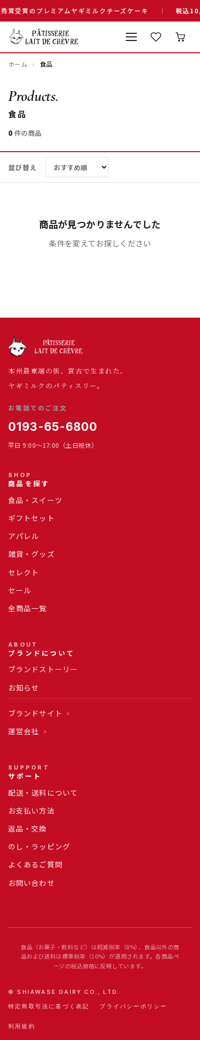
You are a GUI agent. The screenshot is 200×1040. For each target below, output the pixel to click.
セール (19, 590)
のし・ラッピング (39, 846)
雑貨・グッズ (31, 554)
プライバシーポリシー (133, 1006)
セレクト (23, 572)
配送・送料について (43, 792)
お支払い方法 (31, 810)
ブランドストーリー (43, 669)
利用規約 (21, 1026)
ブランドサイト (35, 713)
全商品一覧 (27, 608)
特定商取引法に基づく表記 (48, 1006)
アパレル (23, 536)
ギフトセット (31, 518)
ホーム (17, 63)
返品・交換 (27, 828)
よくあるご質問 (35, 864)
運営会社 (23, 731)
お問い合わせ (31, 883)
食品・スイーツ (35, 500)
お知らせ (23, 687)
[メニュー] (131, 37)
